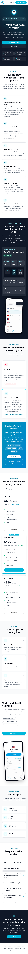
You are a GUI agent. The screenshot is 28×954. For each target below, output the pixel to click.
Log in (16, 950)
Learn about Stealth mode (14, 737)
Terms (11, 950)
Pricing (4, 948)
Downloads (10, 948)
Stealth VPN (17, 948)
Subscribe (14, 529)
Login (12, 2)
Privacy (24, 948)
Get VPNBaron (21, 2)
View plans (14, 46)
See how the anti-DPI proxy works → (14, 462)
